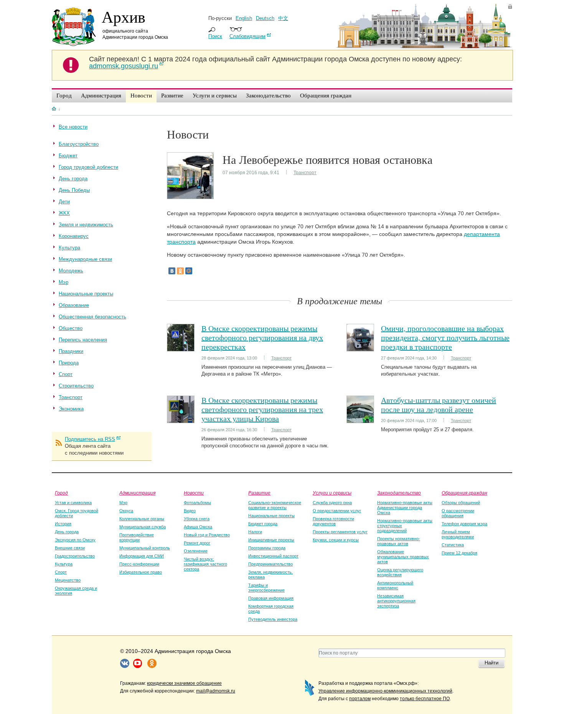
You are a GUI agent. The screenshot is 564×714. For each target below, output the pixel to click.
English (244, 18)
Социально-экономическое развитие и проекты (274, 505)
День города (67, 531)
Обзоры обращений (461, 502)
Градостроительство (75, 556)
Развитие (259, 493)
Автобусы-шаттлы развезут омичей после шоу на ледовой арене (438, 404)
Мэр (123, 502)
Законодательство (399, 493)
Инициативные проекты (271, 540)
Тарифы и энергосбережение (266, 587)
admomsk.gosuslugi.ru (123, 66)
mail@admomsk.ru (215, 691)
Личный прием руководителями (458, 534)
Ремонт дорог (197, 543)
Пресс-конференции (139, 564)
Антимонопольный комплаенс (395, 585)
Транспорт (305, 172)
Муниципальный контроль (144, 548)
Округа (126, 510)
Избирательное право (140, 572)
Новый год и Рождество (207, 535)
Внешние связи (70, 548)
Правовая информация (271, 598)
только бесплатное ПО (425, 698)
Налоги (255, 531)
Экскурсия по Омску (75, 540)
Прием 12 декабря (459, 553)
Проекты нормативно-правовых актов (398, 541)
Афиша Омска (198, 526)
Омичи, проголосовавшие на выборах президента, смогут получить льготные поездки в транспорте (445, 337)
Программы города (266, 548)
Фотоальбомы (197, 502)
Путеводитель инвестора (272, 619)
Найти (491, 663)
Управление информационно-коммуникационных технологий (385, 691)
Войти (510, 6)
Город (61, 493)
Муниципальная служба (142, 526)
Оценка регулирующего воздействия (400, 572)
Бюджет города (262, 523)
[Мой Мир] (188, 270)
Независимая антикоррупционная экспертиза (396, 601)
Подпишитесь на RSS (90, 439)
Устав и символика (73, 502)
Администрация (137, 493)
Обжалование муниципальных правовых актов (403, 556)
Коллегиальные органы (141, 518)
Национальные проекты (271, 515)
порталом (360, 698)
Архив (123, 16)
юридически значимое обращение (184, 683)
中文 (283, 18)
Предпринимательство (270, 564)
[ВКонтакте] (171, 270)
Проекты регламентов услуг (340, 531)
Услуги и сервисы (332, 493)
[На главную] (54, 108)
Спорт (61, 572)
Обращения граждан (464, 493)
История (63, 523)
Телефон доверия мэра (464, 523)
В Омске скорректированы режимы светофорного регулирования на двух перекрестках (262, 337)
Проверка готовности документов (333, 521)
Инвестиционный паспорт (273, 556)
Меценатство (68, 580)
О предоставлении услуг (337, 510)
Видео (190, 510)
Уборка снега (196, 518)
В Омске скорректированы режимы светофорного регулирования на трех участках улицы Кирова (262, 409)
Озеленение (196, 551)
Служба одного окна (332, 502)
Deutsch (265, 18)
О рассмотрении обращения (458, 513)
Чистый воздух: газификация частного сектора (205, 564)
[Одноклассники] (180, 270)
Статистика (453, 545)
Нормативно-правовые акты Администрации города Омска (404, 507)
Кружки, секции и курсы (336, 540)
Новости (194, 493)
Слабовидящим (247, 36)
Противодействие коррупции (136, 537)
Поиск (215, 36)
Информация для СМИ (141, 556)
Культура (64, 564)
